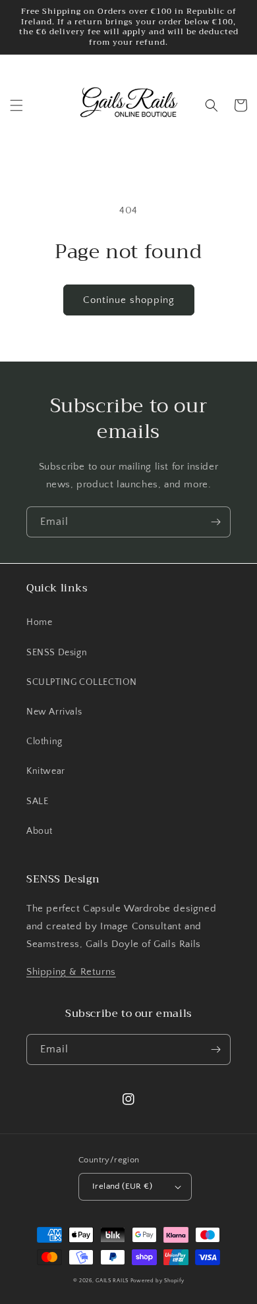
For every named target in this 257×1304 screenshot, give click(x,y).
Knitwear (45, 771)
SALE (37, 801)
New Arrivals (54, 712)
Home (39, 622)
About (39, 831)
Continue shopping (129, 300)
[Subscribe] (215, 521)
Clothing (44, 741)
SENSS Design (56, 652)
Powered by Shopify (157, 1281)
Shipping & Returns (71, 971)
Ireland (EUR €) (122, 1186)
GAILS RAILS (112, 1281)
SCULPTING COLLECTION (81, 682)
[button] (16, 105)
